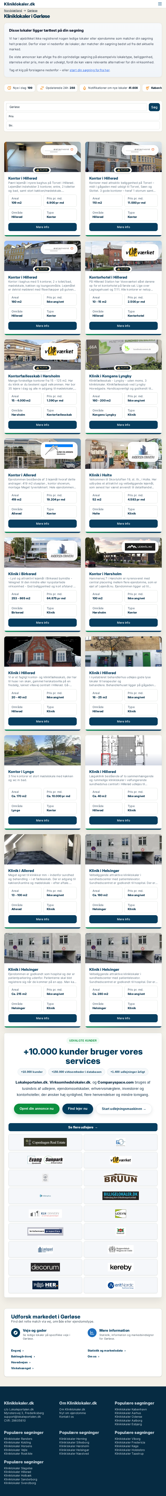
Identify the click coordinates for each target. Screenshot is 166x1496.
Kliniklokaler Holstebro (130, 1450)
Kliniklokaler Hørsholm (74, 1446)
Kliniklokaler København (131, 1409)
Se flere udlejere (83, 1127)
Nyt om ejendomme (72, 1413)
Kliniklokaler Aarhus (128, 1413)
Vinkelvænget (21, 1368)
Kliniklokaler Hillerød (17, 1471)
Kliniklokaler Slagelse (18, 1468)
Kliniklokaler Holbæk (18, 1475)
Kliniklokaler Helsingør (74, 1450)
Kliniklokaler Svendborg (20, 1483)
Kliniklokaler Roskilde (18, 1453)
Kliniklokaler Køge (127, 1446)
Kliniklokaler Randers (18, 1438)
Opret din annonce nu (37, 1108)
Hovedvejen (19, 1362)
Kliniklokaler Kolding (17, 1442)
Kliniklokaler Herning (73, 1438)
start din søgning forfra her (90, 70)
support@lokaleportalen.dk (22, 1416)
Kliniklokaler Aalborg (128, 1420)
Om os (92, 1356)
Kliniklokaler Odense (128, 1416)
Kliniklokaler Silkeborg (74, 1442)
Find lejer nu (78, 1108)
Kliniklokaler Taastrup (129, 1453)
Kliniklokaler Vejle (15, 1450)
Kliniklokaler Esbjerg (128, 1424)
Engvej (16, 1350)
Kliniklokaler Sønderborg (20, 1479)
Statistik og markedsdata (105, 1350)
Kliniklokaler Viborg (128, 1438)
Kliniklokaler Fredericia (130, 1442)
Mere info (42, 227)
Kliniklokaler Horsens (18, 1446)
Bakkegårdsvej (21, 1356)
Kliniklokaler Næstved (74, 1453)
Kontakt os (66, 1416)
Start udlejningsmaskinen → (124, 1109)
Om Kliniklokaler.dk (72, 1409)
